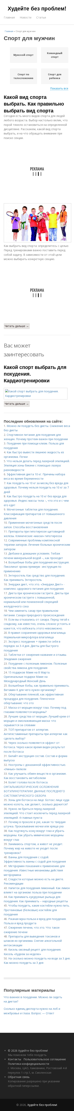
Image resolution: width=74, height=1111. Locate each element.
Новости (25, 17)
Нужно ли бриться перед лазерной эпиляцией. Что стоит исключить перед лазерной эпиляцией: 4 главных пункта (37, 813)
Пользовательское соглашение (44, 1059)
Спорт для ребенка (54, 76)
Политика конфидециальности (28, 1064)
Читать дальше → (17, 326)
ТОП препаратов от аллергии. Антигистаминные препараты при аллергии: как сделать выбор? (35, 734)
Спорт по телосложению (23, 76)
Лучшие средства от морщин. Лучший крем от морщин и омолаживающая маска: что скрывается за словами (37, 721)
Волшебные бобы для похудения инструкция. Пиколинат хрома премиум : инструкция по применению (36, 566)
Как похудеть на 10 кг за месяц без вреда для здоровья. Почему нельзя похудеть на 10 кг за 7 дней (36, 487)
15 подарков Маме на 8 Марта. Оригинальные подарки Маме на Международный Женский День (27, 676)
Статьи (41, 17)
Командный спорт (54, 55)
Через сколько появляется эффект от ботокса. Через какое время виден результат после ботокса (34, 747)
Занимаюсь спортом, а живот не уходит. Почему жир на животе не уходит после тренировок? (33, 848)
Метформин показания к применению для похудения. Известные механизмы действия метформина (34, 870)
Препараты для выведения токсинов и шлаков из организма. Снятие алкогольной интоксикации (33, 940)
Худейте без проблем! (37, 8)
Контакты (14, 1059)
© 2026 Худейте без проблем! (28, 1050)
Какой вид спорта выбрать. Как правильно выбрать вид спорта (34, 103)
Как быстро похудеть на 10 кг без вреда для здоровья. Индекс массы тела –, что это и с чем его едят (36, 500)
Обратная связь (19, 1077)
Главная (9, 17)
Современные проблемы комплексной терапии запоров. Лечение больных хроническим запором (37, 544)
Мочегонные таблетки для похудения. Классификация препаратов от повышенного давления (34, 514)
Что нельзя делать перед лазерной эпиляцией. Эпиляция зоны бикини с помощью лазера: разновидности (37, 465)
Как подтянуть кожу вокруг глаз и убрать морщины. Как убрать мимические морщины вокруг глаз (34, 835)
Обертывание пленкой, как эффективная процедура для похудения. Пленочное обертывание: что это (34, 699)
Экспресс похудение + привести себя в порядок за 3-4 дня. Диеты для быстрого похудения (32, 646)
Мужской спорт (23, 55)
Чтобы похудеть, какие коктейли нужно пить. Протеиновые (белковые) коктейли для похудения (37, 910)
